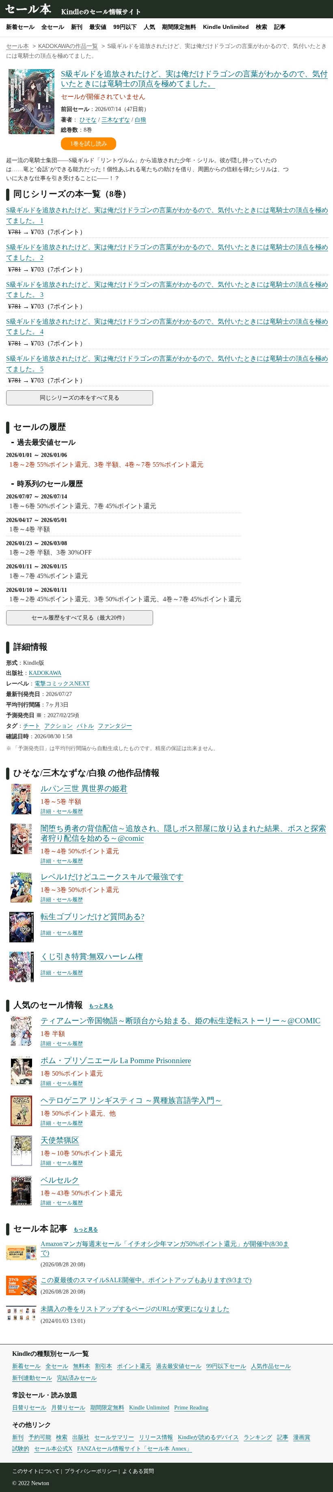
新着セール (20, 27)
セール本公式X (53, 1448)
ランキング (258, 1437)
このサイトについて (36, 1471)
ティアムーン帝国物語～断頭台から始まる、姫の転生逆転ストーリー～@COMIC (180, 1020)
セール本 (27, 8)
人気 (149, 27)
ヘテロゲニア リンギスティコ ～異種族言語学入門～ (131, 1100)
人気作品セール (271, 1366)
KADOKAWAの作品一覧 (68, 46)
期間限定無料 (179, 27)
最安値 (97, 27)
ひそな (88, 119)
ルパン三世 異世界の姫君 (84, 788)
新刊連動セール (32, 1378)
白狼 (140, 119)
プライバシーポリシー (91, 1471)
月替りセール (68, 1407)
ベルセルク (60, 1180)
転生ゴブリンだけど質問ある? (92, 916)
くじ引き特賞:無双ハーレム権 (92, 956)
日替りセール (29, 1407)
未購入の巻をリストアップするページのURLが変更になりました (135, 1308)
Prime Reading (191, 1407)
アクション (58, 725)
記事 (279, 27)
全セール (52, 27)
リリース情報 (156, 1437)
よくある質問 (138, 1471)
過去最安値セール (178, 1366)
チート (31, 725)
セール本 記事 (40, 1228)
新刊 (76, 27)
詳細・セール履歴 (62, 811)
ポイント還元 (134, 1366)
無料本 (81, 1366)
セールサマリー (114, 1437)
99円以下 (125, 27)
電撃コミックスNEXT (62, 683)
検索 (261, 27)
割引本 (103, 1366)
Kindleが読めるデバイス (208, 1437)
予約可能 (39, 1437)
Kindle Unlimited (226, 27)
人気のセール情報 (48, 1004)
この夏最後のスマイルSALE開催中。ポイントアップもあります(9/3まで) (146, 1280)
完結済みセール (77, 1378)
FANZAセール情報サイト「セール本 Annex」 (134, 1448)
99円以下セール (226, 1366)
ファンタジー (115, 725)
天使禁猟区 (60, 1140)
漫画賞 (301, 1437)
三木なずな (116, 119)
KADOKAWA (45, 673)
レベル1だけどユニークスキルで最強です (112, 876)
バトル (85, 725)
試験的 (20, 1448)
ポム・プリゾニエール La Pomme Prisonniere (116, 1060)
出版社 (80, 1437)
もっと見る (101, 1006)
